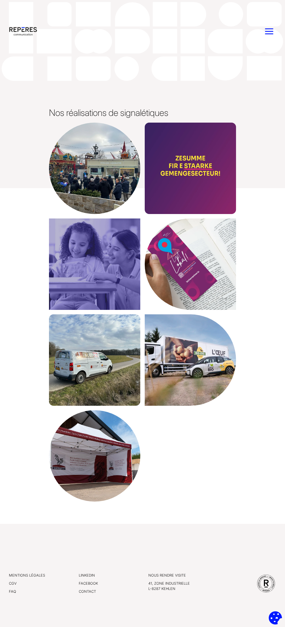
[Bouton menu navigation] (269, 31)
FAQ (12, 591)
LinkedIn (87, 575)
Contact (87, 591)
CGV (13, 583)
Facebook (88, 583)
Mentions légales (27, 575)
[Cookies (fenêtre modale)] (275, 618)
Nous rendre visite (167, 575)
